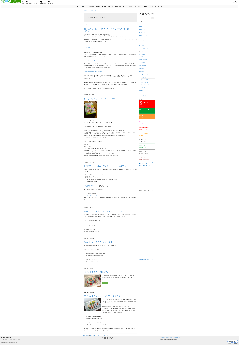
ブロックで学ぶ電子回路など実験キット (94, 71)
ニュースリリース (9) (143, 48)
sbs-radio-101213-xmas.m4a (90, 202)
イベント (140, 6)
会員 (135, 6)
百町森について (169, 337)
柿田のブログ (142, 32)
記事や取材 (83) (142, 65)
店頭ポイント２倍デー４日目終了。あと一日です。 (106, 211)
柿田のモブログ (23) (144, 82)
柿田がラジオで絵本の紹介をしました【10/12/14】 (106, 166)
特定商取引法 (163, 337)
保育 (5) (141, 90)
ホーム (78, 6)
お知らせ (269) (142, 45)
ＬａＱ (86, 45)
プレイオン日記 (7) (144, 79)
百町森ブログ (93, 10)
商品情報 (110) (142, 68)
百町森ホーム (86, 10)
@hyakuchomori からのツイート (146, 259)
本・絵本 (104, 6)
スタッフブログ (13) (144, 74)
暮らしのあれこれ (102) (145, 84)
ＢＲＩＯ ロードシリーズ (91, 60)
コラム (130, 6)
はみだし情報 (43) (143, 59)
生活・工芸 (110, 6)
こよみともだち (88, 186)
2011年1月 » (105, 335)
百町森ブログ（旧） (143, 35)
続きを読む (105, 282)
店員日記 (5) (141, 71)
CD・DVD (125, 6)
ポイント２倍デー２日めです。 (97, 272)
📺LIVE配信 (85, 6)
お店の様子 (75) (142, 54)
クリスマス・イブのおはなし (91, 185)
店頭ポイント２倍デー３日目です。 (99, 242)
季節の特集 (91, 6)
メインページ (93, 335)
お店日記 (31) (143, 77)
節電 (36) (142, 56)
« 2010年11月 (86, 335)
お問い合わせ (175, 337)
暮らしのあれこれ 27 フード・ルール (100, 98)
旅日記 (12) (143, 87)
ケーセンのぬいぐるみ (90, 48)
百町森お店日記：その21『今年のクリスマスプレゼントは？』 (108, 29)
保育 (150, 6)
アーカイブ (99, 335)
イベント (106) (142, 62)
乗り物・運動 (118, 6)
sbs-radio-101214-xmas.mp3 (90, 195)
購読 (179, 337)
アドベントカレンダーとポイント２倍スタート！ (105, 296)
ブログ (145, 6)
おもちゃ (98, 6)
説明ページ (100, 330)
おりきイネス (88, 47)
